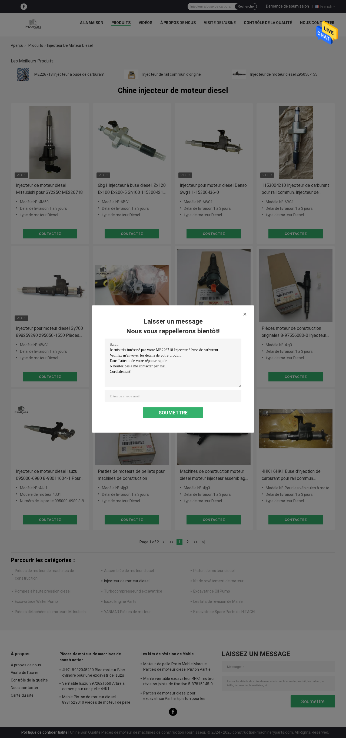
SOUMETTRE (173, 412)
